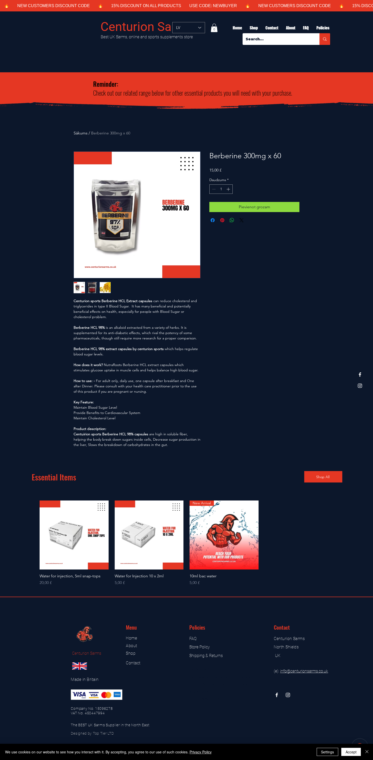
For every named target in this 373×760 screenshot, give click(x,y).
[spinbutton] (221, 189)
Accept (351, 751)
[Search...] (324, 39)
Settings (327, 751)
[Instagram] (360, 386)
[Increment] (229, 189)
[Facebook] (360, 374)
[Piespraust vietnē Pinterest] (222, 220)
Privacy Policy (201, 751)
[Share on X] (242, 220)
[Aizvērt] (367, 752)
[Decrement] (213, 189)
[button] (214, 28)
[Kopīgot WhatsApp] (232, 220)
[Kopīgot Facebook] (213, 220)
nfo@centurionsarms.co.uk (304, 671)
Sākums (81, 133)
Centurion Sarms (146, 27)
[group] (186, 543)
